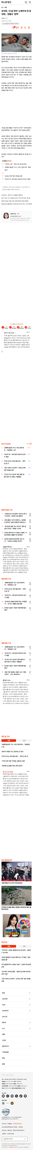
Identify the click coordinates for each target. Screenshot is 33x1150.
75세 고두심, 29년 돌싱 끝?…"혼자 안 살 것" (14, 756)
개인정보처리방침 (17, 1123)
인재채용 (9, 1123)
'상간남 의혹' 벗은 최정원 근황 (13, 176)
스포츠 (4, 1040)
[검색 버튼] (26, 2)
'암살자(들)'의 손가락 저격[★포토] (11, 883)
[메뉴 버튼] (30, 2)
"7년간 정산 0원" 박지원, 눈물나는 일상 (13, 761)
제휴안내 (9, 1130)
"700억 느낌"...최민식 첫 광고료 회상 (15, 164)
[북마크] (29, 27)
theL (4, 1005)
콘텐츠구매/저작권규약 (18, 1130)
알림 (3, 1064)
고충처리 (4, 1133)
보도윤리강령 (10, 1133)
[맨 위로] (29, 1142)
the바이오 (5, 1011)
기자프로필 (5, 1052)
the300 (5, 999)
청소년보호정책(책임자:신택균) (9, 1127)
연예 (5, 7)
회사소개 (4, 1123)
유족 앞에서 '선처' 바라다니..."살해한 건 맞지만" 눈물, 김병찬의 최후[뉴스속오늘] (15, 522)
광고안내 (4, 1130)
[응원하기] (18, 214)
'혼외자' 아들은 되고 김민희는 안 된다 (12, 751)
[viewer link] (29, 49)
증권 (3, 993)
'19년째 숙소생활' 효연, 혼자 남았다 (11, 766)
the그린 (4, 1016)
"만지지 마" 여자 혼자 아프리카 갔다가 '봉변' (18, 179)
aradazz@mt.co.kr (15, 216)
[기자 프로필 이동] (6, 216)
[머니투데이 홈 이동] (7, 1075)
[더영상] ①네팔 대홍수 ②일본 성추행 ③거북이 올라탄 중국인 (16, 908)
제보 (3, 1058)
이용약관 (20, 1127)
